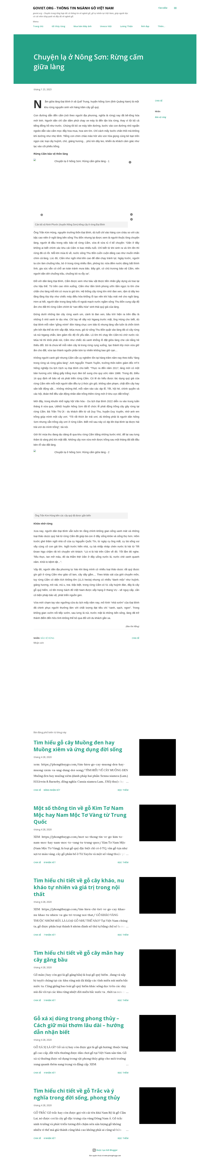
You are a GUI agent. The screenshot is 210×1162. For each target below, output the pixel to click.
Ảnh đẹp (145, 26)
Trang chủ (38, 26)
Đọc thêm (123, 790)
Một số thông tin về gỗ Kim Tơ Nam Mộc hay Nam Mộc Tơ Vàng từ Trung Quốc (80, 814)
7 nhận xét (50, 934)
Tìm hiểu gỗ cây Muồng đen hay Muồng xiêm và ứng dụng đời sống (78, 746)
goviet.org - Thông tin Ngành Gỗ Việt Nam (73, 8)
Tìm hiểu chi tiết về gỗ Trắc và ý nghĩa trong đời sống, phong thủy (77, 1094)
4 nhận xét (50, 1072)
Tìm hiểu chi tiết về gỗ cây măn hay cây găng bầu (79, 956)
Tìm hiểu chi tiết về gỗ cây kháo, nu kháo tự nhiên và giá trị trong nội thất (79, 887)
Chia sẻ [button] (158, 100)
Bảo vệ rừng (160, 117)
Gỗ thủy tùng (58, 26)
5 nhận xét (50, 1000)
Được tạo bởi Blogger (107, 1150)
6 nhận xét (50, 1138)
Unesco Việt (106, 26)
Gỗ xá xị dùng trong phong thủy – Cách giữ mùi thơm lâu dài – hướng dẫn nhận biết (79, 1025)
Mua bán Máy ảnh (83, 26)
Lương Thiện (126, 26)
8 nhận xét (50, 862)
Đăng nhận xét (52, 790)
